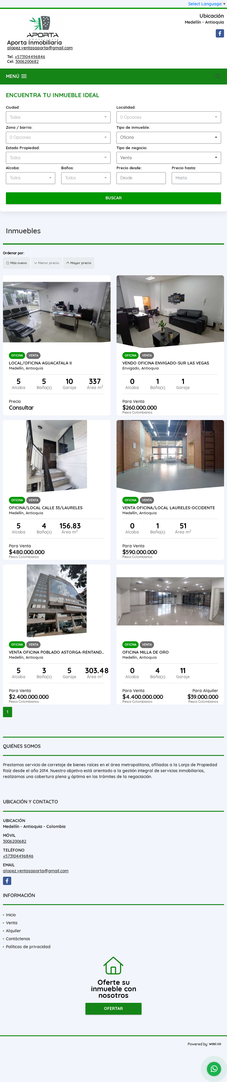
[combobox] (58, 117)
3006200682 (27, 61)
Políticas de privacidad (28, 946)
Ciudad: (13, 107)
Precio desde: (129, 167)
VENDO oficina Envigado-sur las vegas (165, 363)
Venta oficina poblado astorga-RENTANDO (57, 652)
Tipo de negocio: (131, 147)
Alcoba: (13, 167)
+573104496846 (30, 56)
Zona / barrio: (19, 127)
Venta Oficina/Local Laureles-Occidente (168, 507)
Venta (11, 922)
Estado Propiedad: (23, 147)
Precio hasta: (184, 167)
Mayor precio (80, 263)
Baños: (67, 167)
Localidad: (126, 107)
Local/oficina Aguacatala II (40, 363)
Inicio (11, 914)
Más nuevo (18, 263)
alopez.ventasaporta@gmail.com (40, 48)
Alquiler (13, 930)
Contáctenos (18, 938)
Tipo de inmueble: (133, 127)
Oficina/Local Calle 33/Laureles (45, 507)
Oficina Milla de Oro (145, 652)
